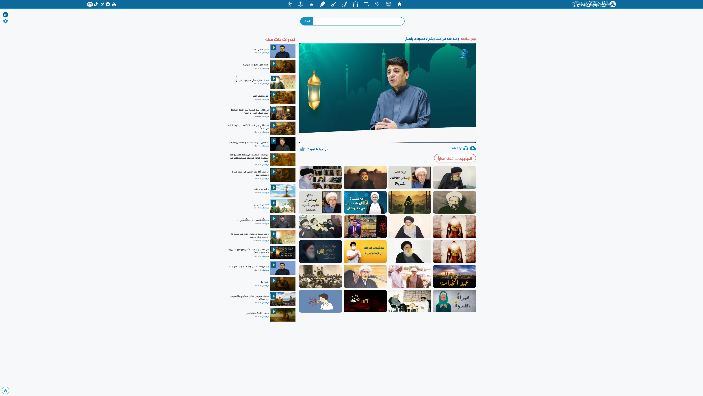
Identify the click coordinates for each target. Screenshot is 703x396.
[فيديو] (366, 4)
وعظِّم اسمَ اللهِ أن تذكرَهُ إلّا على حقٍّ (252, 80)
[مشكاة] (311, 4)
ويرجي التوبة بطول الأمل (257, 313)
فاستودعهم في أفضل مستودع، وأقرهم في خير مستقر (249, 297)
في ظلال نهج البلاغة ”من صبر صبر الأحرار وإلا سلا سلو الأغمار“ (248, 251)
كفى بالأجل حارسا (261, 49)
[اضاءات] (289, 4)
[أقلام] (344, 4)
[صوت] (355, 4)
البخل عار (265, 282)
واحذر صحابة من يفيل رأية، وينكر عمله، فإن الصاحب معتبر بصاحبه (249, 235)
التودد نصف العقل (260, 96)
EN (5, 14)
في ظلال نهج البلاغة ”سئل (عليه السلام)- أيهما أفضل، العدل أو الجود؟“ (249, 111)
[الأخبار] (388, 4)
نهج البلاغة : (467, 39)
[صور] (377, 4)
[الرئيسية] (399, 4)
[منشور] (300, 4)
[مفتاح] (333, 4)
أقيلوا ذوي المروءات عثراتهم (256, 65)
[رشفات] (322, 4)
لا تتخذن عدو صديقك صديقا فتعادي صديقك (249, 142)
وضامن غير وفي (261, 204)
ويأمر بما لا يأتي (261, 189)
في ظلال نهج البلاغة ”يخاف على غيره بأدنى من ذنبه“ (248, 126)
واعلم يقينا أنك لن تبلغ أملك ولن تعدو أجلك (249, 267)
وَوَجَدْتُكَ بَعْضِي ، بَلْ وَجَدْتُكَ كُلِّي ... (253, 220)
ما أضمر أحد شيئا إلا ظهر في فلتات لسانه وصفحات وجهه (250, 173)
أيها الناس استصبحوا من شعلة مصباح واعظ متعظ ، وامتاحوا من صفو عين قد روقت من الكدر (249, 158)
